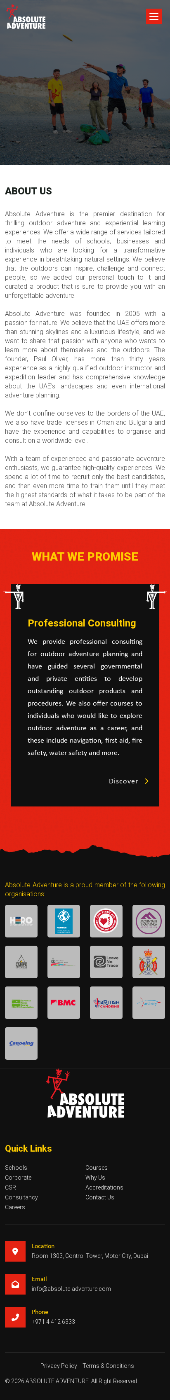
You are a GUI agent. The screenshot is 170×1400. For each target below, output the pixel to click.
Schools (16, 1167)
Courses (96, 1167)
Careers (15, 1207)
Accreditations (104, 1187)
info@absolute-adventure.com (71, 1288)
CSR (10, 1187)
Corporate (18, 1177)
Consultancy (21, 1197)
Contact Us (99, 1197)
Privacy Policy (58, 1366)
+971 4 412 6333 (53, 1321)
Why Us (95, 1177)
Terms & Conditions (108, 1366)
